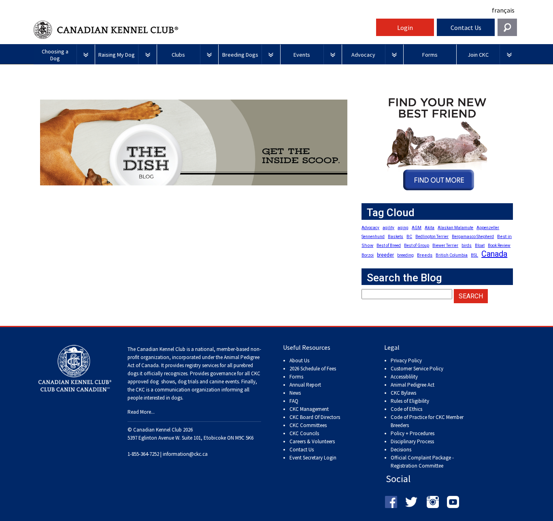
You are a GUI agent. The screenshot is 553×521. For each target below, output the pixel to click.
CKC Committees (308, 425)
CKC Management (309, 409)
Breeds (424, 255)
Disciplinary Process (412, 441)
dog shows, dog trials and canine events (194, 381)
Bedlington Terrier (432, 236)
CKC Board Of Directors (314, 417)
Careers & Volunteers (312, 441)
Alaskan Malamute (455, 227)
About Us (299, 360)
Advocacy (370, 227)
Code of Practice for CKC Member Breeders (427, 421)
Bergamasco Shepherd (473, 236)
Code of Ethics (406, 409)
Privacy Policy (406, 360)
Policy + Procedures (412, 433)
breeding (405, 255)
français (503, 10)
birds (467, 245)
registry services (201, 365)
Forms (296, 376)
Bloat (480, 245)
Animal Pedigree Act (412, 384)
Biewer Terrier (445, 245)
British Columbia (452, 255)
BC (409, 236)
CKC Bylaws (403, 392)
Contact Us (466, 27)
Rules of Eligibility (410, 401)
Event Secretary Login (312, 457)
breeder (385, 255)
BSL (474, 255)
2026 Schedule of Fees (312, 368)
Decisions (401, 449)
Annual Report (305, 384)
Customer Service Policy (417, 368)
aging (403, 227)
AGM (416, 227)
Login (405, 27)
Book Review (499, 245)
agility (388, 227)
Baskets (395, 236)
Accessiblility (404, 376)
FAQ (293, 401)
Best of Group (416, 245)
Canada (494, 254)
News (295, 392)
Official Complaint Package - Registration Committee (422, 458)
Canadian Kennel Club (204, 29)
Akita (429, 227)
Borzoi (368, 255)
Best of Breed (388, 245)
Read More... (141, 411)
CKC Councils (304, 433)
